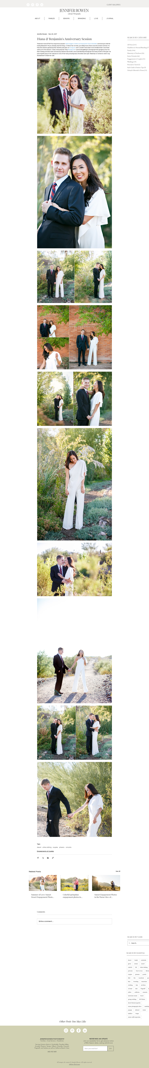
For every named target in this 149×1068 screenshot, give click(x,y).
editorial (137, 1010)
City (134, 978)
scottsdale (143, 960)
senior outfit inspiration (134, 1017)
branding (135, 981)
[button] (37, 18)
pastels (144, 974)
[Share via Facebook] (38, 858)
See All (118, 871)
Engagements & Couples (45, 851)
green (129, 964)
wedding (130, 985)
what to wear (139, 971)
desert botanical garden (134, 1003)
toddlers (130, 1013)
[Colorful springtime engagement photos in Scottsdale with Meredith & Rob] (74, 883)
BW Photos (142, 999)
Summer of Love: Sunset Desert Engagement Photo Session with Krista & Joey (42, 895)
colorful (130, 967)
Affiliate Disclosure (74, 1064)
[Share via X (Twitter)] (43, 858)
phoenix (61, 847)
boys (129, 981)
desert (39, 847)
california (137, 992)
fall (136, 967)
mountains (144, 981)
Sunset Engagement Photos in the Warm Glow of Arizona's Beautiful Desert (105, 895)
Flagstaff (143, 988)
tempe (137, 1013)
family (136, 960)
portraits (130, 971)
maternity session (132, 996)
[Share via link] (53, 858)
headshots (141, 978)
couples (55, 847)
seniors (136, 964)
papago (130, 1010)
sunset (143, 964)
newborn (143, 985)
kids (136, 988)
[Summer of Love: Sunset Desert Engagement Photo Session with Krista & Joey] (43, 883)
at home (130, 988)
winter (144, 1010)
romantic (68, 847)
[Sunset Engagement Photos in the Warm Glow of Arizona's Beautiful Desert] (106, 883)
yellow (129, 992)
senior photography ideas (134, 1006)
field (129, 978)
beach (142, 996)
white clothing (46, 847)
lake (137, 985)
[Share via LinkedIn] (48, 858)
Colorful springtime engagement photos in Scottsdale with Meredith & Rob (74, 895)
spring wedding (132, 999)
